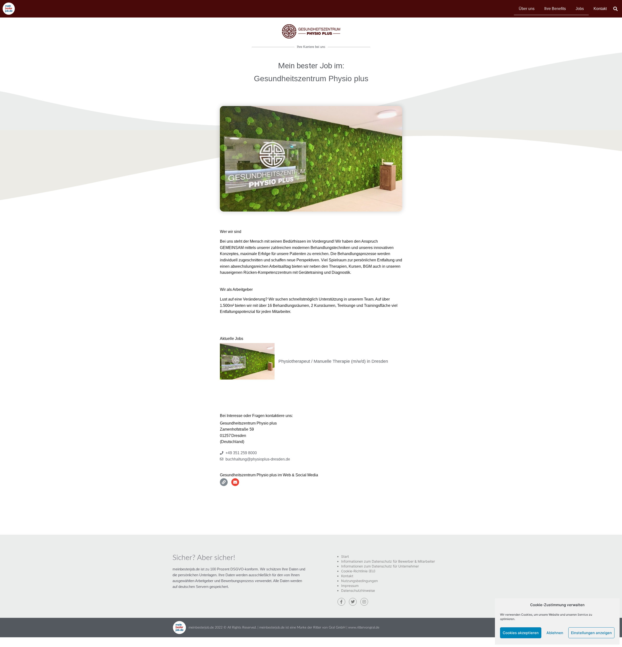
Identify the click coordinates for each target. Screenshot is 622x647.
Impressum (350, 586)
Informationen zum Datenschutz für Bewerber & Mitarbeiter (388, 561)
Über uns (527, 9)
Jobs (580, 9)
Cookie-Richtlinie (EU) (358, 571)
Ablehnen (554, 632)
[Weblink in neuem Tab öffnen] (224, 482)
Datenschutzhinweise (358, 590)
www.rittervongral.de (363, 627)
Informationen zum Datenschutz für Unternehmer (380, 566)
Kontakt (600, 9)
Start (345, 556)
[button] (616, 9)
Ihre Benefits (555, 9)
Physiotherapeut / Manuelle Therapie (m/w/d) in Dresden (333, 361)
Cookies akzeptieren (521, 632)
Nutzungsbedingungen (359, 581)
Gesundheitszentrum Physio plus (311, 78)
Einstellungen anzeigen (591, 632)
